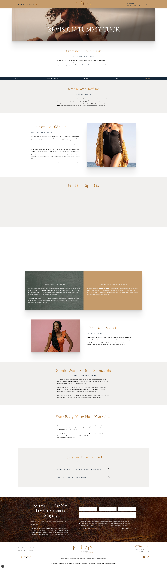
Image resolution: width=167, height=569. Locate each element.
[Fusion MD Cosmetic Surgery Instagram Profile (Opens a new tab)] (36, 4)
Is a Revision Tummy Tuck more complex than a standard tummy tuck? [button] (79, 469)
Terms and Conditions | (92, 558)
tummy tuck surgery (84, 64)
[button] (2, 566)
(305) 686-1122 (30, 4)
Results (86, 78)
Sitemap (104, 558)
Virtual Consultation (132, 5)
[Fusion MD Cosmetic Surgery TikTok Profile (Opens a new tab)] (38, 4)
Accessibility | (100, 558)
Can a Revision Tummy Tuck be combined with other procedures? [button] (77, 473)
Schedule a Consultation (88, 528)
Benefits (16, 78)
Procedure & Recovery (51, 78)
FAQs (116, 78)
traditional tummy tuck (64, 198)
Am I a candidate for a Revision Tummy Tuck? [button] (71, 477)
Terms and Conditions (124, 525)
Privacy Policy (116, 525)
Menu (147, 4)
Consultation (130, 3)
